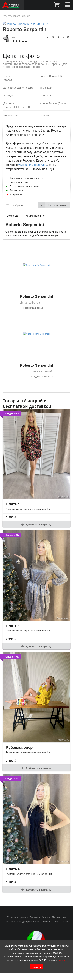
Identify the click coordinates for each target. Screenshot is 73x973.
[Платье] (36, 454)
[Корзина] (57, 5)
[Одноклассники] (53, 37)
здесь (61, 960)
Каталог (7, 15)
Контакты (65, 921)
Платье (13, 503)
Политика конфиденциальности (22, 921)
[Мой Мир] (68, 37)
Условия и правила (17, 917)
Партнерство (59, 917)
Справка (45, 921)
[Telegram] (58, 37)
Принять (36, 967)
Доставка (35, 917)
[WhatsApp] (63, 37)
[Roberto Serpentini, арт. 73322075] (26, 24)
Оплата (46, 917)
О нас (55, 921)
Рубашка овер (19, 747)
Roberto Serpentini (21, 15)
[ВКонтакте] (48, 37)
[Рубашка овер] (36, 697)
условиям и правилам (32, 165)
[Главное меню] (67, 5)
